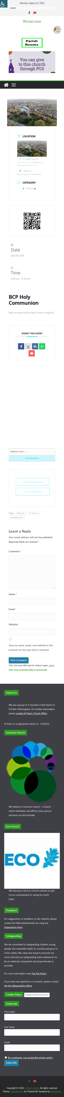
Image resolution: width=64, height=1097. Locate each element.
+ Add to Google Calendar (32, 481)
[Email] (32, 353)
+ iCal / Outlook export (32, 491)
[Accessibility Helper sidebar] (3, 4)
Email (12, 609)
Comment (15, 551)
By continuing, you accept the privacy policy (30, 1058)
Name (13, 594)
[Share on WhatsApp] (42, 346)
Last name (9, 1027)
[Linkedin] (35, 346)
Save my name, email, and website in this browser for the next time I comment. (31, 647)
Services (29, 188)
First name (9, 1012)
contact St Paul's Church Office (31, 713)
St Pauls (33, 513)
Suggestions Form (13, 927)
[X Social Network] (28, 346)
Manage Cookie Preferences (36, 995)
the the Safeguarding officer (18, 986)
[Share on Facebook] (21, 346)
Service (20, 513)
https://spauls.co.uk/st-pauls (29, 174)
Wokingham (16, 517)
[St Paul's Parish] (6, 85)
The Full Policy (38, 974)
